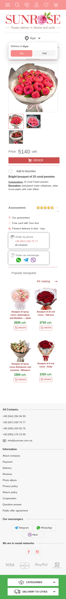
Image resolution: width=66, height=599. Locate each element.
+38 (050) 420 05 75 (14, 428)
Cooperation (9, 498)
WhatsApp (46, 527)
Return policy (10, 492)
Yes (22, 53)
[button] (17, 4)
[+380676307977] (18, 260)
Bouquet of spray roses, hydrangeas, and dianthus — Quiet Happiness (20, 315)
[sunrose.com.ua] (29, 552)
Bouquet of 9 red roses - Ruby (45, 365)
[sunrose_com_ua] (33, 260)
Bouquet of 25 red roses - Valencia (46, 313)
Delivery (7, 468)
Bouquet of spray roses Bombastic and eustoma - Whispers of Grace (20, 367)
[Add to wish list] (10, 172)
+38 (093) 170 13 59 (14, 434)
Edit (44, 53)
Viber (35, 534)
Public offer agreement (15, 510)
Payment (7, 461)
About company (11, 455)
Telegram (23, 527)
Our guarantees (21, 217)
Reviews (7, 474)
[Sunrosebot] (25, 260)
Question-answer (12, 504)
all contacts (21, 244)
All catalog (43, 281)
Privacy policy (10, 486)
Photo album (10, 480)
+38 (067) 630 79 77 (14, 422)
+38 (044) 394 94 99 (14, 416)
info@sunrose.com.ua (20, 440)
